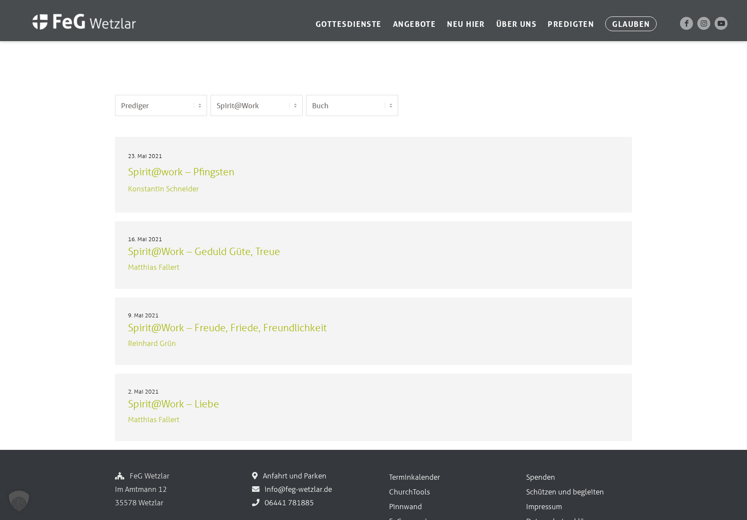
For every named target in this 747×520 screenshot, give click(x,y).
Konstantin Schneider (163, 188)
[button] (19, 501)
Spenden (540, 476)
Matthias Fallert (153, 266)
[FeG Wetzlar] (75, 33)
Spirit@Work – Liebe (173, 403)
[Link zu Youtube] (721, 23)
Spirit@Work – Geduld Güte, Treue (204, 251)
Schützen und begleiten (565, 491)
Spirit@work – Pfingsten (181, 171)
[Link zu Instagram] (703, 23)
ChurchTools (409, 491)
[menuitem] (348, 24)
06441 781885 (287, 502)
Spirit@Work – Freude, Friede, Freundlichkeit (227, 327)
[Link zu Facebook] (686, 23)
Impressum (544, 506)
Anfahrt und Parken (292, 475)
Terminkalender (414, 476)
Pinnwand (405, 506)
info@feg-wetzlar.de (296, 489)
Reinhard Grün (152, 343)
